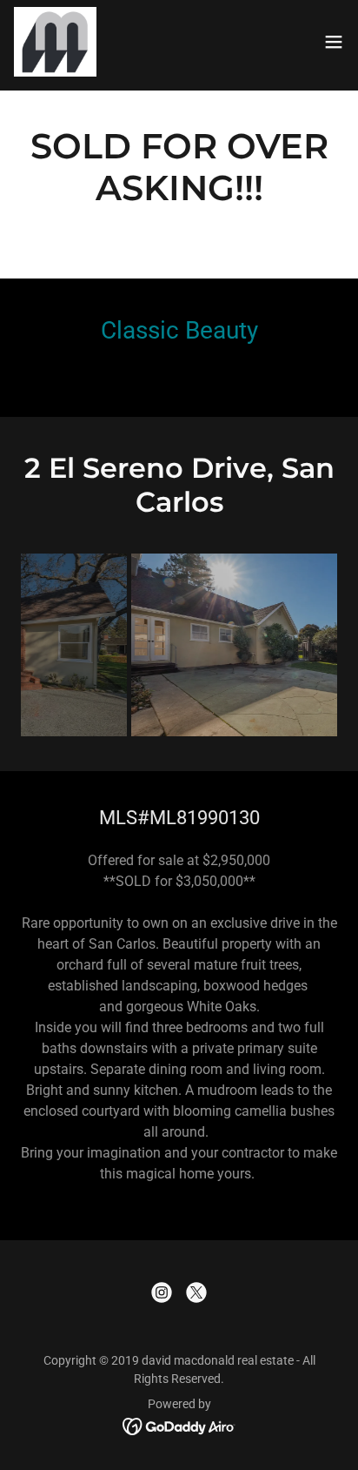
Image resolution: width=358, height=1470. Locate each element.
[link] (55, 42)
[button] (333, 41)
